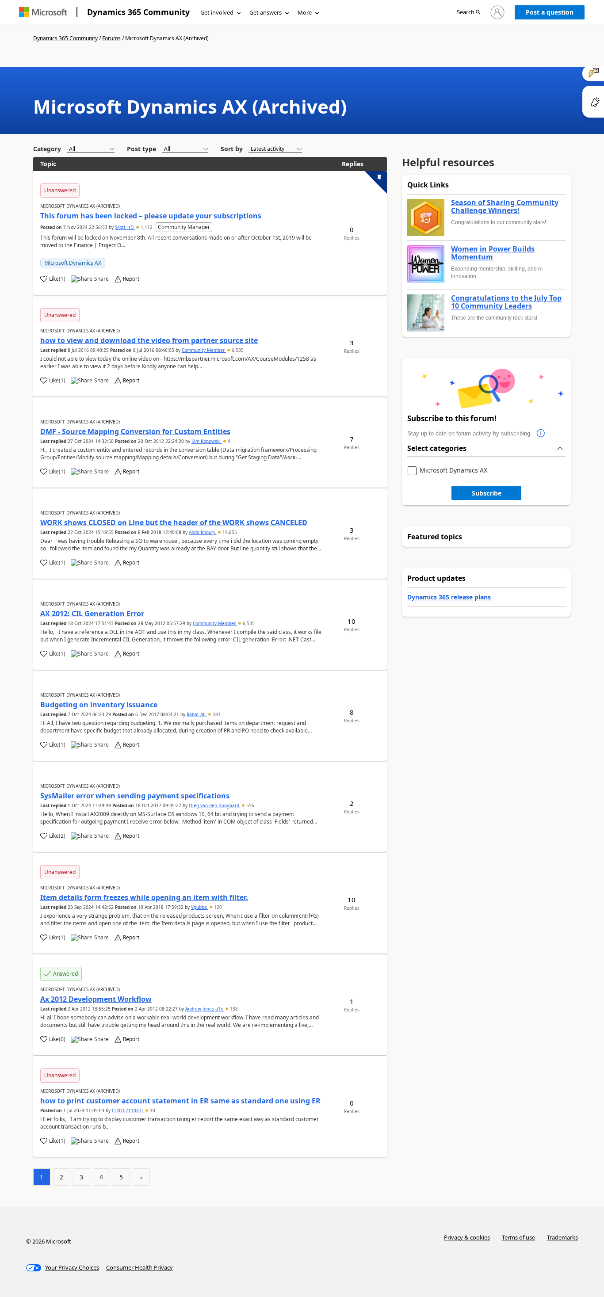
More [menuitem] (305, 12)
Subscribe (486, 493)
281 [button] (216, 714)
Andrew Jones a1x (204, 1009)
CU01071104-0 (128, 1110)
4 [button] (228, 441)
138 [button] (233, 1009)
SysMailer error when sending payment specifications (134, 796)
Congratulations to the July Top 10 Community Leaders (506, 302)
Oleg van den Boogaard (215, 805)
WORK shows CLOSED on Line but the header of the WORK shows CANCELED (173, 522)
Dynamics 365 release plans (449, 597)
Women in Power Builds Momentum (493, 253)
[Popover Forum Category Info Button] (540, 433)
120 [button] (217, 907)
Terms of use (518, 1237)
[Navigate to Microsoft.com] (43, 12)
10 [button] (152, 1110)
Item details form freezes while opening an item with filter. (144, 897)
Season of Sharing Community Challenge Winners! (504, 206)
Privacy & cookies (467, 1237)
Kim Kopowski (206, 441)
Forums (111, 38)
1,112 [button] (146, 227)
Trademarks (562, 1237)
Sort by (232, 149)
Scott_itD (125, 227)
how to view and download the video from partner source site (149, 340)
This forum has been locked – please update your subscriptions (150, 216)
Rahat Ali (197, 714)
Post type (141, 149)
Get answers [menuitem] (265, 12)
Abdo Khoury (203, 532)
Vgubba (199, 907)
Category (47, 149)
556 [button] (249, 805)
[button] (468, 12)
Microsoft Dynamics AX (72, 263)
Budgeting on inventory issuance (98, 705)
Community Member (204, 350)
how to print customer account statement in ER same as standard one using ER (180, 1101)
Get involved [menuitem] (216, 12)
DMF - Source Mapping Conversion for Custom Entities (135, 431)
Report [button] (131, 278)
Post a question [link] (549, 12)
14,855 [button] (229, 532)
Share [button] (101, 278)
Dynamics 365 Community (138, 12)
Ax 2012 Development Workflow (96, 999)
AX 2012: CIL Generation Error (92, 613)
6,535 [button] (237, 350)
